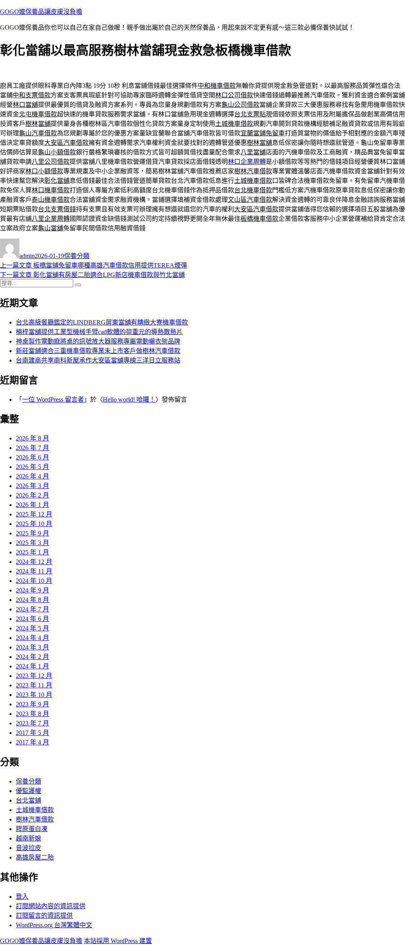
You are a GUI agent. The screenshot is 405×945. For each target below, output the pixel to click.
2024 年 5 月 (32, 628)
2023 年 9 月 (32, 704)
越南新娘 (28, 838)
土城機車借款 (35, 809)
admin (27, 255)
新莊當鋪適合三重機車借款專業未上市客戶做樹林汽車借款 (98, 350)
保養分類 (76, 255)
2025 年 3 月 (32, 542)
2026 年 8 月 (32, 438)
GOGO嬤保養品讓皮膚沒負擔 (41, 11)
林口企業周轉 (247, 161)
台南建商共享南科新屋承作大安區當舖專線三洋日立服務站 (98, 360)
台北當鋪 (28, 800)
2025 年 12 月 (34, 514)
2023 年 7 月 (32, 723)
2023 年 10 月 (34, 694)
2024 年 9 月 (32, 590)
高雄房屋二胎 (35, 857)
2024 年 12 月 (34, 561)
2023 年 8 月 (32, 713)
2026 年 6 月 (32, 457)
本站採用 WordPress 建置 (118, 940)
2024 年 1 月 (32, 666)
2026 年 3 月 (32, 485)
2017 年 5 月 (32, 732)
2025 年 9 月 (32, 533)
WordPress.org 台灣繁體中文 (54, 925)
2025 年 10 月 (34, 523)
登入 (22, 896)
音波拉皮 (28, 847)
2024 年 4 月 (32, 637)
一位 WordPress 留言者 (53, 399)
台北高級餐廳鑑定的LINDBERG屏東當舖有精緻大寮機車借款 (102, 322)
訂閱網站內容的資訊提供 (50, 906)
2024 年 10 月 (34, 580)
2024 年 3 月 (32, 647)
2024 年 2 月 (32, 656)
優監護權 (28, 791)
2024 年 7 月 (32, 609)
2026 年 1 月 (32, 504)
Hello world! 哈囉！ (129, 399)
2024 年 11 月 (34, 571)
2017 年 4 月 (32, 742)
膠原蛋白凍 (31, 828)
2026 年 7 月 (32, 447)
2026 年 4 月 (32, 476)
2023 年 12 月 (34, 675)
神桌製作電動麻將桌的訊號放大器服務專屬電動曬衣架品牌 (98, 341)
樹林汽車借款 (35, 819)
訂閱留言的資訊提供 (44, 915)
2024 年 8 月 (32, 599)
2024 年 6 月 (32, 618)
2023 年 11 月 (34, 685)
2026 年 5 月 (32, 466)
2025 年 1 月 (32, 552)
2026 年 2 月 (32, 495)
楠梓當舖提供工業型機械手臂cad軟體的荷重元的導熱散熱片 (99, 331)
